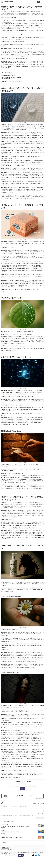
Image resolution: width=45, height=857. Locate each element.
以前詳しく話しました (14, 507)
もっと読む (3, 842)
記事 (8, 821)
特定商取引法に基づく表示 (24, 852)
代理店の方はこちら (4, 853)
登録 (38, 1)
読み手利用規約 (9, 852)
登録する (22, 788)
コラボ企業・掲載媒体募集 (38, 852)
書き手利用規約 (3, 852)
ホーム (5, 821)
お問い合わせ (32, 852)
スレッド (12, 821)
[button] (2, 803)
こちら (26, 790)
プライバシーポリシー (16, 852)
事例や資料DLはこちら (40, 798)
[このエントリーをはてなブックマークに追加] (39, 855)
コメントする (40, 818)
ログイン (42, 1)
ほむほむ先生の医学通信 (8, 1)
